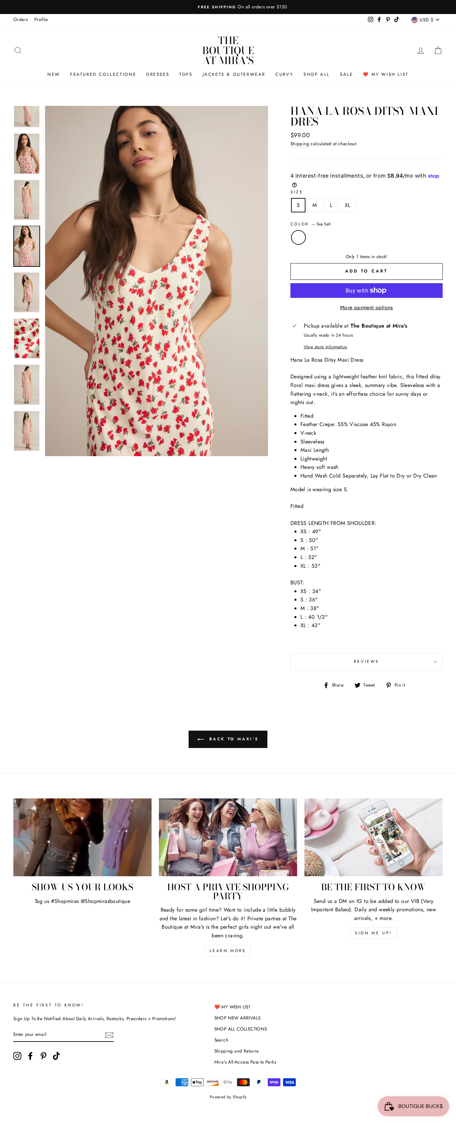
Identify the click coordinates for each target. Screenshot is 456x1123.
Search (221, 1040)
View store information (326, 347)
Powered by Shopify (228, 1097)
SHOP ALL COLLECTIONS (240, 1028)
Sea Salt (298, 237)
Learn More (228, 951)
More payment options (366, 307)
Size (296, 192)
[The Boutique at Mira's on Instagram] (17, 1056)
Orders (20, 19)
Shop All (316, 74)
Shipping (299, 143)
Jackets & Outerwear (234, 74)
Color (310, 224)
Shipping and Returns (236, 1051)
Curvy (284, 74)
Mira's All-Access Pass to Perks (245, 1062)
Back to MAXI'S (233, 739)
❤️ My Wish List (385, 74)
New (53, 74)
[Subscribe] (109, 1034)
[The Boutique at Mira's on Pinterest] (43, 1056)
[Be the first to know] (373, 837)
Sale (346, 74)
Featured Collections (103, 74)
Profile (41, 19)
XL (348, 205)
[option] (228, 7)
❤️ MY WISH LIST (232, 1006)
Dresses (157, 74)
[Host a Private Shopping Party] (228, 837)
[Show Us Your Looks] (82, 837)
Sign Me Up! (373, 933)
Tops (185, 74)
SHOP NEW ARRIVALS (237, 1017)
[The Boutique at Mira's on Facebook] (30, 1056)
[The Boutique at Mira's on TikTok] (56, 1056)
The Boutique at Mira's (228, 50)
